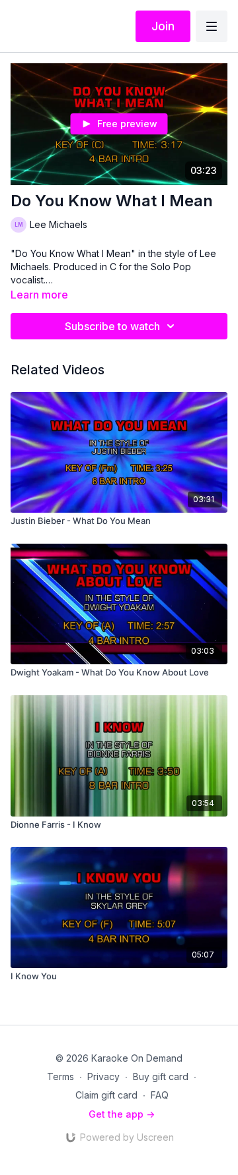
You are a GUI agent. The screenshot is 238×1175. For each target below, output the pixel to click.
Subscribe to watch (112, 326)
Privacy (103, 1076)
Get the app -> (122, 1114)
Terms (60, 1076)
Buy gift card (160, 1076)
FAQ (160, 1095)
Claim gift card (106, 1095)
